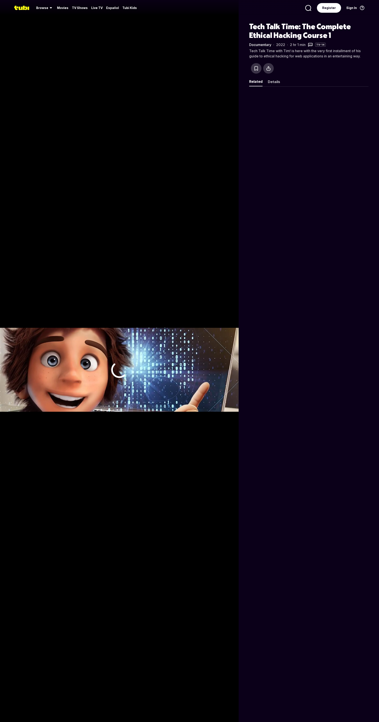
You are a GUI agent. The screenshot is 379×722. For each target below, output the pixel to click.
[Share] (268, 68)
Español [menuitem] (112, 8)
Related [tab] (256, 81)
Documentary (260, 45)
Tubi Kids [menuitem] (129, 8)
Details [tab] (274, 82)
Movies (62, 8)
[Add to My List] (256, 68)
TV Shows (80, 8)
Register (329, 8)
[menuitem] (45, 8)
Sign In (351, 8)
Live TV (97, 8)
